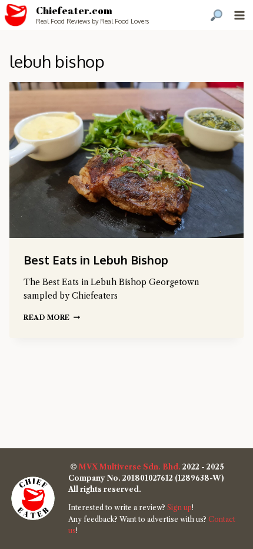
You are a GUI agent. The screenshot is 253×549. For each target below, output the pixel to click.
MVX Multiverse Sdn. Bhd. (130, 466)
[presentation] (126, 160)
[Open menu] (239, 15)
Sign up (179, 507)
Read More (52, 317)
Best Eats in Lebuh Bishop (96, 259)
